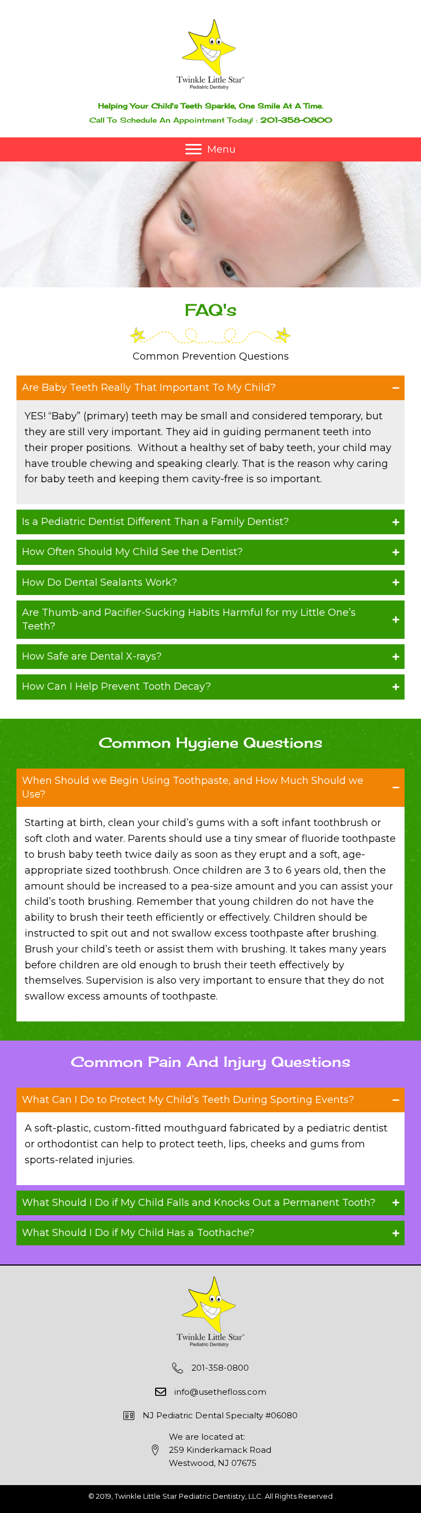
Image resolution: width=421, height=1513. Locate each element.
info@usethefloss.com (220, 1392)
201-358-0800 (296, 120)
